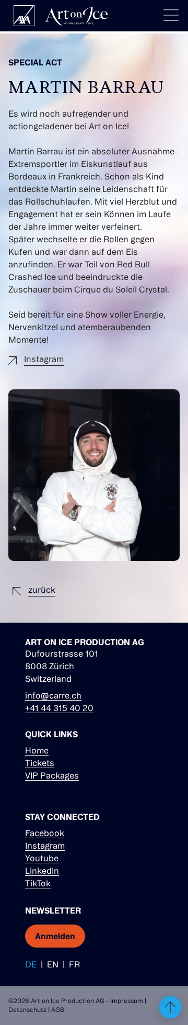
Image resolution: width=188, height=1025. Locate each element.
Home (37, 750)
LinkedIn (42, 870)
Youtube (41, 858)
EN (52, 964)
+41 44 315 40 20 (59, 708)
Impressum (126, 1000)
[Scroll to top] (170, 1007)
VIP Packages (52, 775)
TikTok (38, 883)
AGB (57, 1009)
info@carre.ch (53, 695)
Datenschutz (27, 1009)
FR (74, 964)
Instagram (45, 845)
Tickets (39, 763)
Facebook (44, 833)
